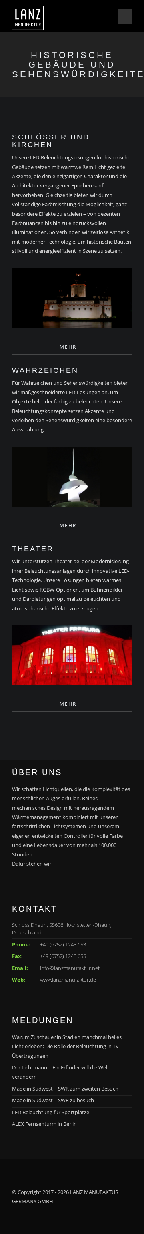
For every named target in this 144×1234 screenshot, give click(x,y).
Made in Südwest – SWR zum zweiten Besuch (65, 1088)
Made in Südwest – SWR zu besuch (53, 1100)
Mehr (68, 347)
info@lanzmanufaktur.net (70, 968)
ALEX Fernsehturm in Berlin (44, 1123)
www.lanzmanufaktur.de (68, 979)
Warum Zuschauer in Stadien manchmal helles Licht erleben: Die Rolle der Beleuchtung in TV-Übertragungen (67, 1046)
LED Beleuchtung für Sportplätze (50, 1112)
